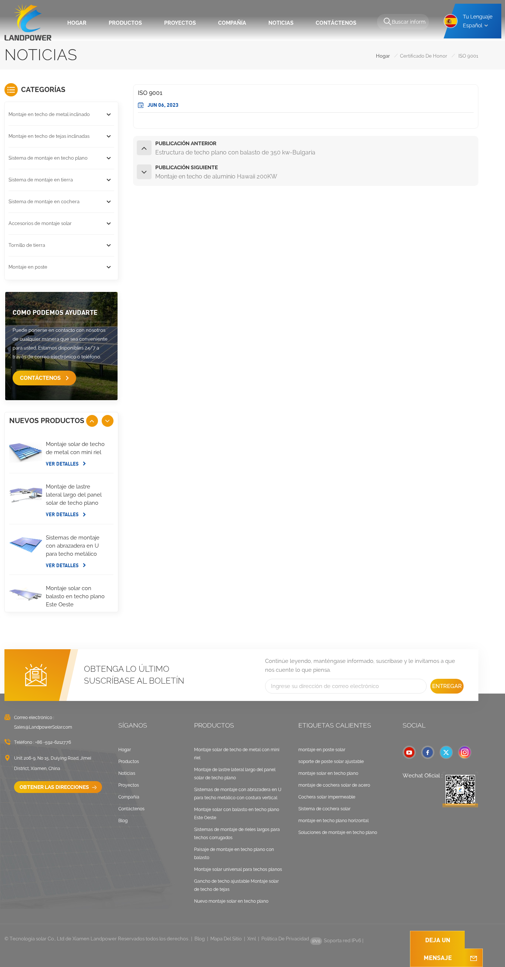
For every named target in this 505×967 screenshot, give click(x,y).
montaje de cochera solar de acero (334, 785)
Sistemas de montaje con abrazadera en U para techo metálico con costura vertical (72, 546)
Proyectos (180, 23)
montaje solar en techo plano (328, 773)
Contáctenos (336, 23)
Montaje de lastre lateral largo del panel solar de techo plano (74, 494)
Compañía (232, 23)
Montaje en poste (28, 267)
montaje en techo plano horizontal (333, 820)
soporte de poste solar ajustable (331, 761)
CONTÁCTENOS (41, 378)
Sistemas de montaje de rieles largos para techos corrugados (237, 833)
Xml (251, 939)
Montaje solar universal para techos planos (238, 869)
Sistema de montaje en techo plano (48, 158)
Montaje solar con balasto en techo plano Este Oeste (75, 596)
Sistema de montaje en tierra (41, 180)
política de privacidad (285, 939)
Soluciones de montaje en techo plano (337, 832)
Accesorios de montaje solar (40, 223)
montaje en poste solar (321, 749)
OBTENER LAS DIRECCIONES (55, 787)
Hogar (77, 23)
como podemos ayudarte (55, 312)
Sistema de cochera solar (324, 808)
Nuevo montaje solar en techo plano (231, 901)
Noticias (281, 23)
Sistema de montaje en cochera (44, 201)
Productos (125, 23)
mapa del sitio (226, 939)
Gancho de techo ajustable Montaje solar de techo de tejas (236, 885)
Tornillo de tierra (27, 245)
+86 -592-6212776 (53, 742)
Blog (123, 820)
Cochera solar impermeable (326, 797)
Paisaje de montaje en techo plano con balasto (234, 853)
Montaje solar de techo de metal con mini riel (75, 448)
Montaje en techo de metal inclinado (49, 114)
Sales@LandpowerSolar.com (43, 727)
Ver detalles (63, 464)
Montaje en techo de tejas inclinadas (49, 136)
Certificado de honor (423, 56)
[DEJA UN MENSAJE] (473, 958)
